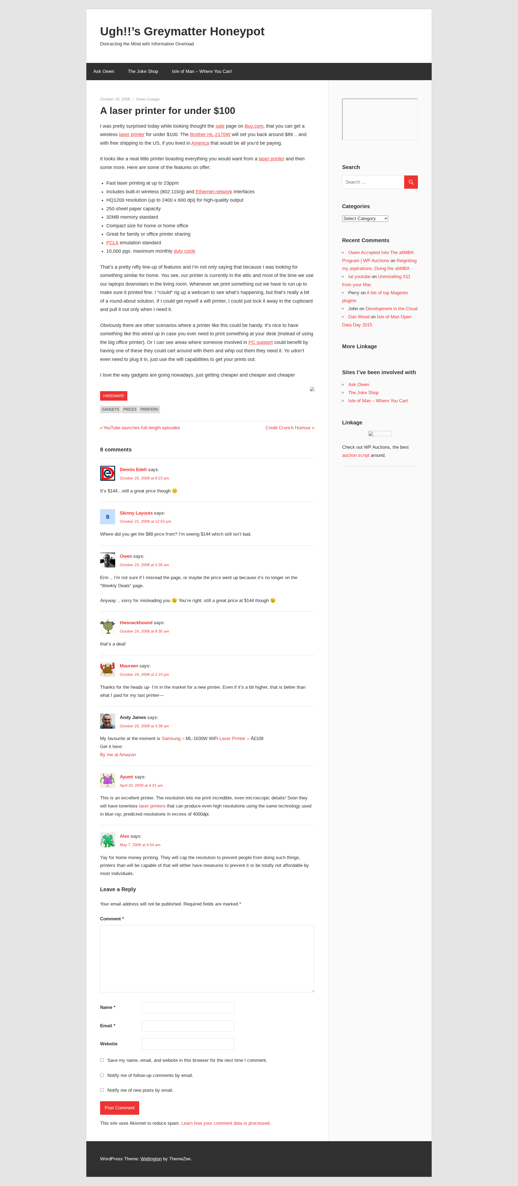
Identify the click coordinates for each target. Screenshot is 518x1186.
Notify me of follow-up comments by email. (150, 1075)
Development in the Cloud (391, 308)
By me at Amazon (118, 754)
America (200, 143)
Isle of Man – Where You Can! (202, 71)
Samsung (171, 738)
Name (107, 1007)
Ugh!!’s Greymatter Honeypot (182, 31)
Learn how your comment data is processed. (226, 1123)
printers (149, 409)
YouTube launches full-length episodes (141, 427)
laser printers (152, 806)
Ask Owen (103, 71)
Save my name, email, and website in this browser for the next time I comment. (187, 1060)
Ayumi (126, 776)
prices (130, 409)
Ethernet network (214, 191)
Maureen (129, 665)
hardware (113, 396)
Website (108, 1043)
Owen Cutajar (148, 99)
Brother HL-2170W (210, 134)
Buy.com (254, 126)
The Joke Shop (143, 71)
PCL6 (112, 242)
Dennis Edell (133, 469)
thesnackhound (136, 622)
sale (220, 126)
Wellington (151, 1158)
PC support (260, 342)
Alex (124, 836)
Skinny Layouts (136, 513)
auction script (355, 455)
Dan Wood (358, 316)
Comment (112, 918)
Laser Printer (232, 738)
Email (107, 1025)
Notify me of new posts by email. (140, 1090)
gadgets (110, 409)
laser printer (132, 134)
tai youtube (359, 276)
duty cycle (184, 251)
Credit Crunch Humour (288, 427)
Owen (126, 556)
